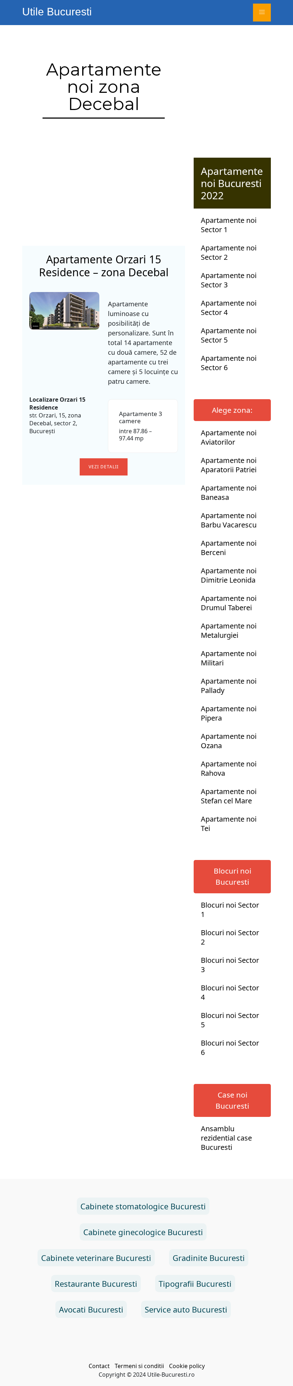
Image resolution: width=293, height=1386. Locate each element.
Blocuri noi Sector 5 (230, 1020)
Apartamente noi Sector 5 (229, 335)
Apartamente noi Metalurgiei (229, 630)
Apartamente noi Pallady (229, 686)
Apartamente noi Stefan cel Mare (229, 796)
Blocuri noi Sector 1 (230, 909)
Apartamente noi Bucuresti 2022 (232, 183)
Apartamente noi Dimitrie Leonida (229, 575)
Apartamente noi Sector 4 (229, 307)
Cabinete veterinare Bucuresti (96, 1257)
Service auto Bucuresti (186, 1309)
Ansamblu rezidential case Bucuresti (226, 1138)
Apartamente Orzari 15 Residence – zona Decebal (104, 266)
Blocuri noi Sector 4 (230, 992)
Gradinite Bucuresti (209, 1257)
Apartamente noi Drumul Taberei (229, 603)
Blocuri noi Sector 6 (230, 1047)
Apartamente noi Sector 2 (229, 252)
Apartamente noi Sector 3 (229, 280)
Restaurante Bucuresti (96, 1283)
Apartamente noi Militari (229, 658)
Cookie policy (187, 1366)
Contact (99, 1366)
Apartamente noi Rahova (229, 768)
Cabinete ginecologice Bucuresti (143, 1232)
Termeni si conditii (139, 1366)
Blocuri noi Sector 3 (230, 965)
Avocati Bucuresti (91, 1309)
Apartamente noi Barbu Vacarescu (229, 520)
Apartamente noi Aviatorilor (229, 437)
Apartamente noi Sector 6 (229, 363)
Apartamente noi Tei (229, 823)
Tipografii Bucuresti (195, 1283)
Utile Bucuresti (57, 12)
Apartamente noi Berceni (229, 548)
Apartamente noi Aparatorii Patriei (229, 465)
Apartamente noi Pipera (229, 713)
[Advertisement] (103, 185)
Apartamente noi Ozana (229, 741)
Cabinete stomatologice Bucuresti (143, 1206)
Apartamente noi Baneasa (229, 492)
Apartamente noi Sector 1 (229, 225)
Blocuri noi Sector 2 (230, 937)
